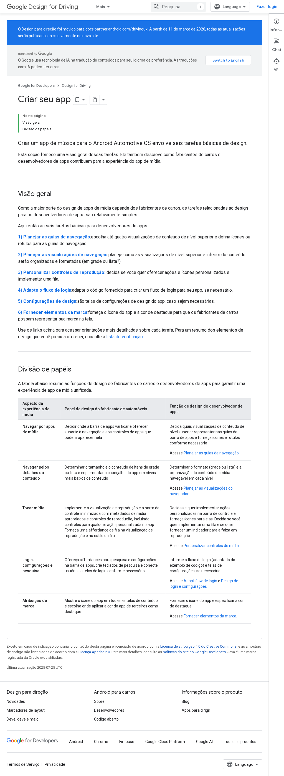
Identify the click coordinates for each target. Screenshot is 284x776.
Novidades (16, 701)
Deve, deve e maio (23, 719)
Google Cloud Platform (165, 741)
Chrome (101, 741)
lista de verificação (124, 336)
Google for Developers (36, 85)
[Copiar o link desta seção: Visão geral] (57, 194)
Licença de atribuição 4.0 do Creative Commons (198, 646)
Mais (100, 6)
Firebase (126, 741)
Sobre (99, 701)
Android (76, 741)
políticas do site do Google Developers (194, 652)
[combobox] (178, 7)
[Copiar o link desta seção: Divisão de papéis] (76, 370)
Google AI (204, 741)
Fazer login (267, 6)
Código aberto (106, 719)
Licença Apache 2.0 (94, 652)
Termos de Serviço (23, 764)
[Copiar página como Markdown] (95, 100)
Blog (185, 701)
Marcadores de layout (26, 710)
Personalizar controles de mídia (211, 545)
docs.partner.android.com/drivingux (116, 29)
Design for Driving (53, 7)
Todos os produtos (240, 741)
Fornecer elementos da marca (210, 616)
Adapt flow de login (200, 581)
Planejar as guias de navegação (211, 453)
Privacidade (55, 764)
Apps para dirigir (196, 710)
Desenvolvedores (109, 710)
